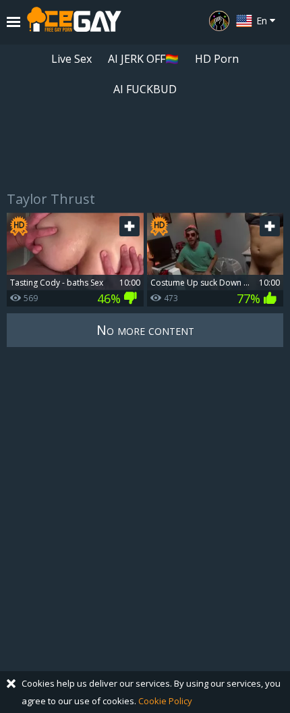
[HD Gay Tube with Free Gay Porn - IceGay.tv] (74, 22)
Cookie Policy (165, 701)
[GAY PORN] (219, 21)
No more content (145, 330)
